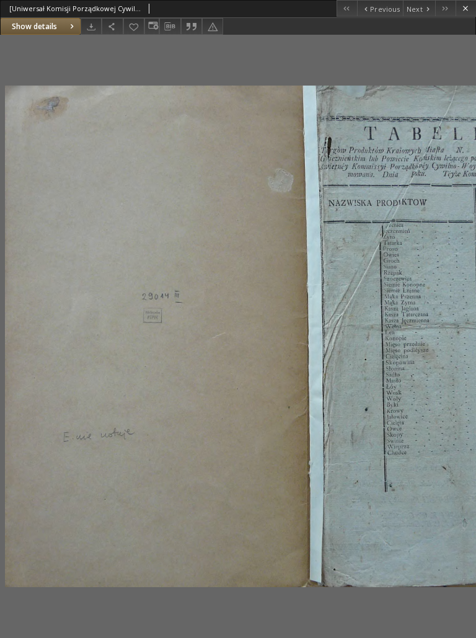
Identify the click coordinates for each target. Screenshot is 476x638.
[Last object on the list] (445, 8)
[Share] (112, 26)
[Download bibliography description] (169, 26)
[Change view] (151, 26)
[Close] (466, 8)
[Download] (91, 26)
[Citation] (191, 26)
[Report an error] (212, 26)
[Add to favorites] (133, 26)
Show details (34, 26)
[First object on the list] (347, 8)
